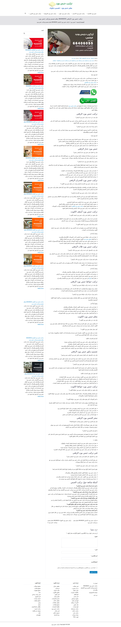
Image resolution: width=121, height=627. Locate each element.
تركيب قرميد (38, 609)
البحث (42, 30)
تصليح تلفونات (37, 590)
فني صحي (76, 596)
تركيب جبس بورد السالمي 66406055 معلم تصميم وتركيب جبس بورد (34, 51)
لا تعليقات (54, 60)
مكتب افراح (56, 590)
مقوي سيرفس (75, 598)
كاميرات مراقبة (74, 602)
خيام (40, 613)
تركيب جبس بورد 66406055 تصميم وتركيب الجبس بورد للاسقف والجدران (89, 588)
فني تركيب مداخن (36, 594)
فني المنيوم (38, 596)
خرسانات (57, 588)
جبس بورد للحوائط (60, 60)
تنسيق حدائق (56, 613)
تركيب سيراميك (74, 609)
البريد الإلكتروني (94, 555)
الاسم (96, 549)
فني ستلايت (75, 586)
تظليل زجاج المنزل (36, 606)
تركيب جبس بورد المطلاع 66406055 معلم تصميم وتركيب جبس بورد (35, 159)
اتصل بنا (95, 583)
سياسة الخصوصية (93, 592)
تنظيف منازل (56, 586)
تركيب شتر (75, 613)
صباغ (90, 278)
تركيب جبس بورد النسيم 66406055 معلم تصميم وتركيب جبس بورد (35, 338)
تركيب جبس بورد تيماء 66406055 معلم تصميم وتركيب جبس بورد (34, 374)
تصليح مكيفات (37, 600)
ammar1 (92, 58)
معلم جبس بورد (87, 239)
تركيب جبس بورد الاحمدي (79, 13)
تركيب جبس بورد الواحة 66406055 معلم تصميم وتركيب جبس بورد (34, 195)
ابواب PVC (75, 617)
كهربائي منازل (75, 600)
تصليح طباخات (56, 604)
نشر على (84, 58)
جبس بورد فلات (81, 60)
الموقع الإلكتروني (94, 561)
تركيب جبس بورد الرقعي (89, 60)
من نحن (95, 595)
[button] (86, 14)
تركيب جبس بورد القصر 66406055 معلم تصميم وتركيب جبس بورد (34, 267)
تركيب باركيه (75, 611)
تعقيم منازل (56, 596)
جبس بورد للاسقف (74, 60)
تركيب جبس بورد (73, 106)
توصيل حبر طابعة (37, 611)
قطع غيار (38, 615)
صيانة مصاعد (75, 615)
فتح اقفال (76, 594)
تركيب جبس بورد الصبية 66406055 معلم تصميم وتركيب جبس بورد (34, 123)
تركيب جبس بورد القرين (35, 13)
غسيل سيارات (37, 598)
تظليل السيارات (55, 606)
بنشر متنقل (75, 590)
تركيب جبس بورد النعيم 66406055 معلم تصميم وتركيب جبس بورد (34, 231)
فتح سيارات (75, 606)
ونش (39, 602)
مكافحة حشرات (74, 592)
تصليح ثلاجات (37, 588)
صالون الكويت (56, 592)
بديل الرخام (56, 615)
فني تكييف (57, 594)
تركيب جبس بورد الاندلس (90, 82)
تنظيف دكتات (56, 600)
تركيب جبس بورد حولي (64, 13)
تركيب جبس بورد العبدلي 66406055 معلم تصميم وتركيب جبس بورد (35, 87)
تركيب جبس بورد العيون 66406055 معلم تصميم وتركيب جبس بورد (34, 302)
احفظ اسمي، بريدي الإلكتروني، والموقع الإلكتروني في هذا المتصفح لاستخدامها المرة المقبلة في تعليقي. (76, 567)
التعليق (95, 536)
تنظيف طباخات (55, 602)
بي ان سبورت (75, 588)
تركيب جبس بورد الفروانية (50, 13)
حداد (40, 592)
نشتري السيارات (55, 598)
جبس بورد (73, 58)
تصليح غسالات (37, 586)
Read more (41, 72)
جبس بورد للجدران (67, 60)
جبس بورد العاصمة (91, 13)
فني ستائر (57, 611)
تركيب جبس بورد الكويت (77, 206)
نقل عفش (76, 604)
